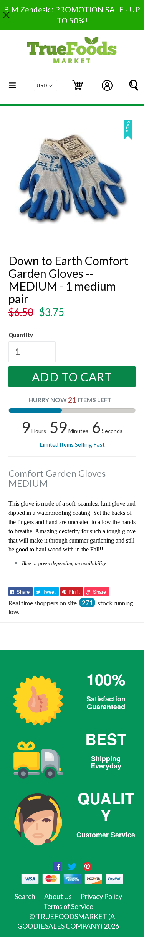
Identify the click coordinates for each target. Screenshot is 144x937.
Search (25, 896)
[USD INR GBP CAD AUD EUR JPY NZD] (45, 85)
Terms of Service (68, 906)
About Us (58, 896)
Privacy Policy (101, 896)
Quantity (20, 334)
